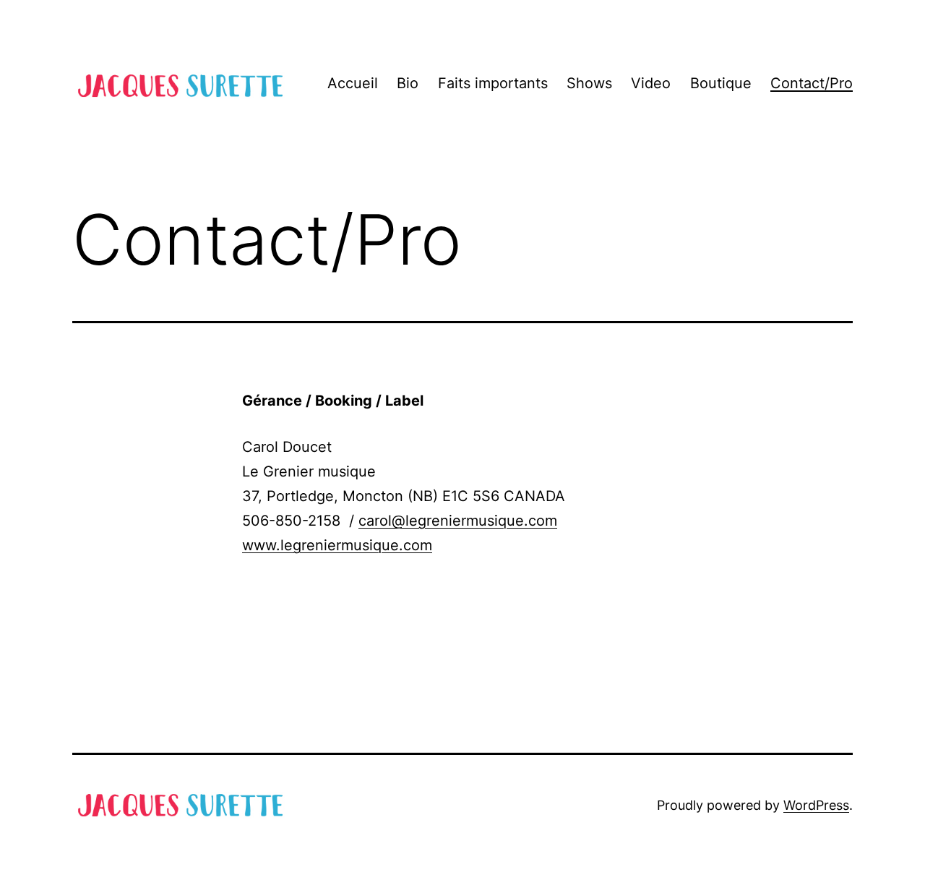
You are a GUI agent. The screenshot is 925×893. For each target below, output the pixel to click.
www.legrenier (291, 545)
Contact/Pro (811, 83)
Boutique (721, 83)
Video (651, 83)
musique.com (386, 545)
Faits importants (493, 83)
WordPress (816, 805)
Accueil (352, 83)
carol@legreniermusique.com (457, 520)
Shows (589, 83)
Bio (407, 83)
